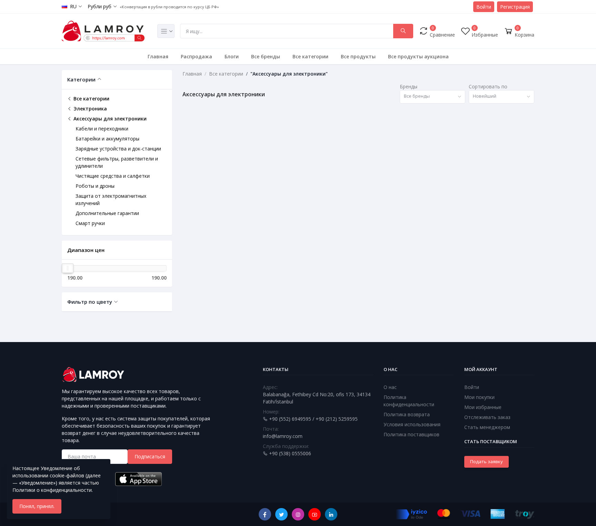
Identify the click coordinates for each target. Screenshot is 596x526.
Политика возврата (407, 414)
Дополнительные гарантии (107, 213)
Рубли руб (99, 6)
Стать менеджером (487, 427)
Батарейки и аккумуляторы (107, 138)
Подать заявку (486, 461)
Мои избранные (482, 407)
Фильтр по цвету (89, 301)
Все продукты (358, 56)
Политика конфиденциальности (409, 401)
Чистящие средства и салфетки (113, 176)
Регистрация (515, 6)
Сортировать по (488, 86)
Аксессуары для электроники (109, 118)
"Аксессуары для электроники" (289, 73)
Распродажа (196, 56)
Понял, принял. (36, 506)
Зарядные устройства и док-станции (118, 148)
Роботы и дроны (95, 186)
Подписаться (150, 456)
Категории (81, 79)
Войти (483, 6)
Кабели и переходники (102, 128)
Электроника (89, 108)
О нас (390, 387)
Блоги (232, 56)
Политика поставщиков (411, 434)
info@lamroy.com (282, 436)
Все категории (310, 56)
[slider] (67, 268)
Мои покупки (479, 397)
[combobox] (432, 97)
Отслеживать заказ (487, 417)
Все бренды (265, 56)
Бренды (408, 86)
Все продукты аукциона (418, 56)
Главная (158, 56)
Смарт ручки (90, 223)
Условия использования (412, 424)
